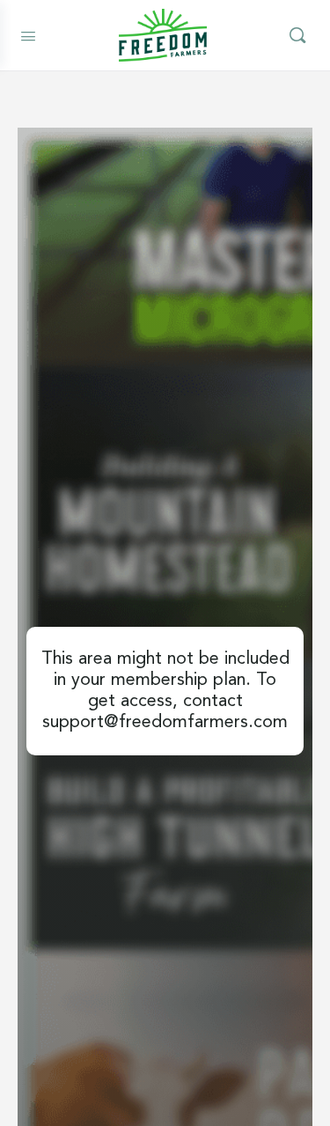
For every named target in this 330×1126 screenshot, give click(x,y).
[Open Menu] (28, 34)
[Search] (297, 35)
